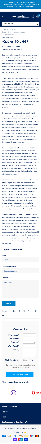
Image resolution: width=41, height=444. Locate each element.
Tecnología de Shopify (28, 428)
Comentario (7, 278)
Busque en (36, 24)
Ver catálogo (3, 17)
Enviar (8, 303)
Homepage (5, 29)
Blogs (14, 29)
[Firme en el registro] (33, 16)
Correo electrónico (9, 266)
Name (4, 255)
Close (38, 4)
